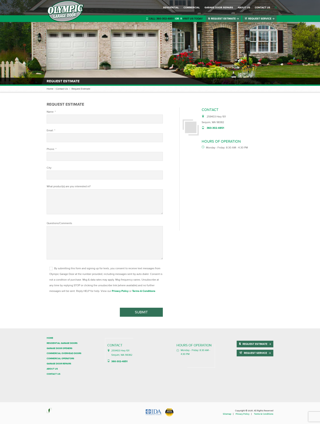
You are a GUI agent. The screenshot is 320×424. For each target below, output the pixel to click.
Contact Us (262, 7)
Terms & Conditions (143, 291)
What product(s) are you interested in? (68, 186)
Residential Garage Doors (62, 343)
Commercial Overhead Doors (64, 353)
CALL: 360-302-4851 (161, 18)
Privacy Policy (120, 291)
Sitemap (227, 414)
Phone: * (51, 149)
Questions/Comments (59, 223)
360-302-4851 (215, 128)
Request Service (260, 18)
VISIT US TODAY (192, 18)
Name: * (51, 111)
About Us (244, 7)
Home (50, 88)
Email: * (51, 130)
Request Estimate (223, 18)
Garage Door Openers (59, 348)
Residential (171, 7)
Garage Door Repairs (218, 7)
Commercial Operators (60, 358)
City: (49, 167)
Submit (141, 312)
